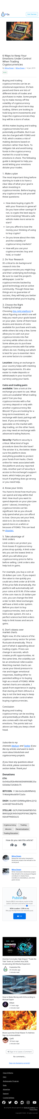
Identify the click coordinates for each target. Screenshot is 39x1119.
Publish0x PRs (14, 967)
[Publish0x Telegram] (16, 1102)
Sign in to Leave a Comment (20, 1052)
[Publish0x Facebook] (4, 1102)
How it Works (8, 1073)
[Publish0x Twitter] (10, 1102)
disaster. (9, 530)
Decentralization (22, 829)
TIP (20, 916)
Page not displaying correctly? (19, 1063)
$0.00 (4, 72)
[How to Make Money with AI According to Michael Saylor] (19, 984)
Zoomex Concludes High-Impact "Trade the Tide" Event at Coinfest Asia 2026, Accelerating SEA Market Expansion (19, 961)
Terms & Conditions (29, 1108)
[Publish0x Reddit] (22, 1102)
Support (6, 1093)
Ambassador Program (11, 1081)
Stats (5, 1085)
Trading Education (11, 833)
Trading (23, 825)
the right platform (22, 311)
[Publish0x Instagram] (28, 1102)
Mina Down (9, 68)
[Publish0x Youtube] (34, 1102)
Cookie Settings (8, 1098)
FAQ (4, 1077)
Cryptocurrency (10, 825)
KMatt (11, 1003)
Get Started (31, 14)
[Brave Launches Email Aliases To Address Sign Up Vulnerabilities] (19, 1020)
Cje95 (11, 1038)
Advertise (6, 1089)
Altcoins (8, 829)
